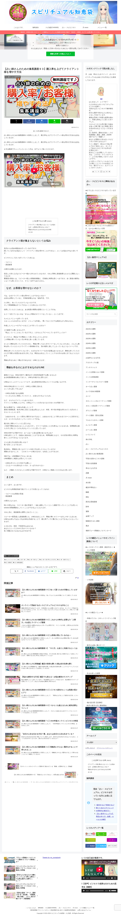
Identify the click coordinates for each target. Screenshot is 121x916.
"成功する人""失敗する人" (105, 805)
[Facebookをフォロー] (98, 171)
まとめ (30, 232)
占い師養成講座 (19, 562)
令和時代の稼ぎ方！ (103, 811)
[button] (67, 121)
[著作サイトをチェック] (93, 171)
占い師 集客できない (64, 559)
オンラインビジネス (11, 559)
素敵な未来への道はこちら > (60, 54)
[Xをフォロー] (96, 171)
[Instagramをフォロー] (101, 171)
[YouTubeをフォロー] (104, 171)
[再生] (84, 878)
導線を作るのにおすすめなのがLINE (39, 229)
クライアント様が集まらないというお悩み (41, 224)
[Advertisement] (42, 202)
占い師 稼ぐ (22, 559)
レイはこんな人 (31, 908)
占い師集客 (9, 562)
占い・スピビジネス (65, 908)
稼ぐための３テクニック (105, 808)
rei (101, 99)
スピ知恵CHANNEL (51, 908)
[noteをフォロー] (106, 171)
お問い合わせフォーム (84, 910)
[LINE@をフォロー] (109, 171)
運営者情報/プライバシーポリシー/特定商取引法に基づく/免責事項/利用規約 (53, 910)
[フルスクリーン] (115, 878)
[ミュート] (112, 878)
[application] (99, 870)
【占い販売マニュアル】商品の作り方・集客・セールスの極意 (105, 816)
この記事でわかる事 (39, 221)
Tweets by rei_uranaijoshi (51, 858)
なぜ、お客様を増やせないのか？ (39, 227)
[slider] (114, 890)
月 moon (75, 908)
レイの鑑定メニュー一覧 (87, 908)
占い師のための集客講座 (12, 556)
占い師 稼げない (33, 559)
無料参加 (40, 908)
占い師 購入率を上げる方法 (48, 559)
